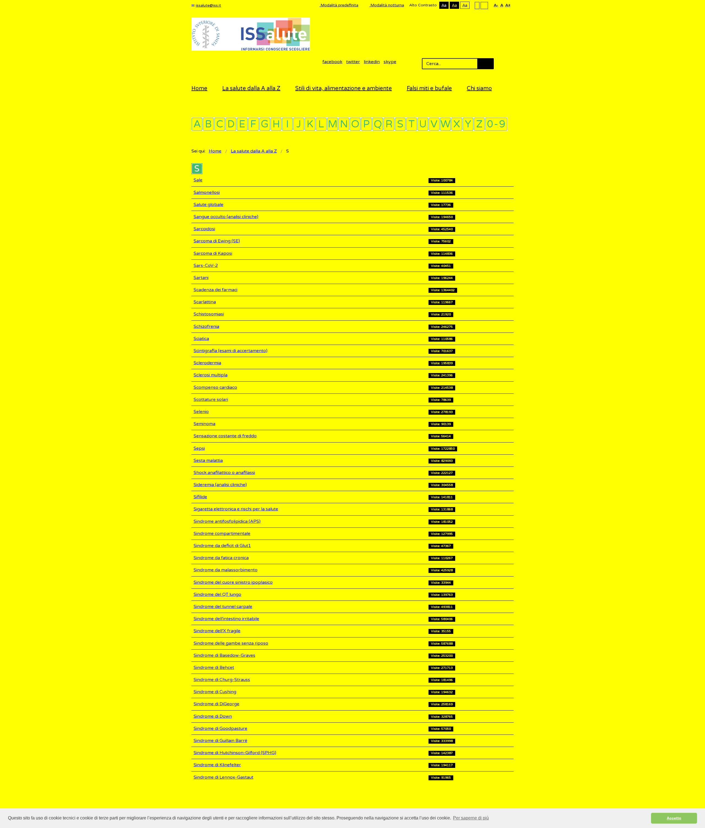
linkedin (372, 62)
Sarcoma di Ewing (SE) (217, 241)
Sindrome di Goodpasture (220, 728)
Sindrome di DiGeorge (216, 704)
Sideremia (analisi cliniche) (220, 484)
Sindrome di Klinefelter (217, 765)
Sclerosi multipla (210, 375)
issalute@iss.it (208, 5)
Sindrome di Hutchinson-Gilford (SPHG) (235, 752)
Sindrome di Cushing (215, 692)
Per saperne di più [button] (471, 818)
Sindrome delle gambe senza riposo (231, 643)
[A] (197, 124)
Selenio (201, 411)
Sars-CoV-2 (206, 265)
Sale (198, 180)
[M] (332, 124)
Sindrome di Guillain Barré (220, 740)
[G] (264, 124)
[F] (253, 124)
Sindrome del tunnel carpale (223, 606)
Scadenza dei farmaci (215, 290)
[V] (434, 124)
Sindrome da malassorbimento (225, 570)
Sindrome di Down (213, 716)
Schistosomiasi (209, 314)
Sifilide (200, 497)
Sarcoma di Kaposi (213, 253)
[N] (343, 124)
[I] (287, 124)
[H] (276, 124)
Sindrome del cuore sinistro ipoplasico (233, 582)
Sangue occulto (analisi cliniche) (226, 216)
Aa (443, 5)
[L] (321, 124)
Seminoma (204, 424)
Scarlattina (205, 302)
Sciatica (201, 338)
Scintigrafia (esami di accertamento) (230, 350)
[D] (231, 124)
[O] (355, 124)
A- (496, 5)
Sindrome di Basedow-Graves (224, 655)
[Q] (377, 124)
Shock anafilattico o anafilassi (224, 472)
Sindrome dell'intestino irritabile (226, 618)
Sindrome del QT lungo (217, 594)
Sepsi (199, 448)
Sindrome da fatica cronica (221, 558)
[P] (366, 124)
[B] (208, 124)
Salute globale (208, 204)
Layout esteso (484, 5)
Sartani (201, 277)
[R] (389, 124)
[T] (411, 124)
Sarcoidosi (204, 229)
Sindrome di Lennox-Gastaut (223, 777)
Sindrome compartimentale (222, 533)
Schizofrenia (206, 326)
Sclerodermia (207, 363)
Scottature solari (211, 399)
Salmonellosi (207, 192)
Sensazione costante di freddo (225, 436)
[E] (242, 124)
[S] (400, 124)
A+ (507, 5)
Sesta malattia (208, 460)
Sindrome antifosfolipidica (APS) (227, 521)
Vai (485, 63)
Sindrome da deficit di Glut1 (222, 545)
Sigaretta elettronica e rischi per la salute (236, 509)
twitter (353, 62)
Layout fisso (477, 5)
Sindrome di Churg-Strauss (222, 679)
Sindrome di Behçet (214, 667)
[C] (219, 124)
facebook (332, 62)
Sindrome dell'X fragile (217, 631)
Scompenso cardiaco (215, 387)
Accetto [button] (674, 818)
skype (390, 62)
